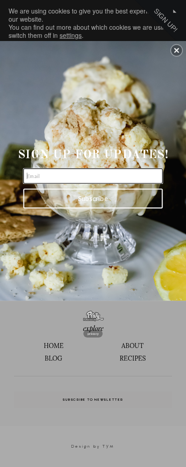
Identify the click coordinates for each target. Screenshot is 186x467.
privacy (93, 333)
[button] (176, 50)
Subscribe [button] (93, 198)
